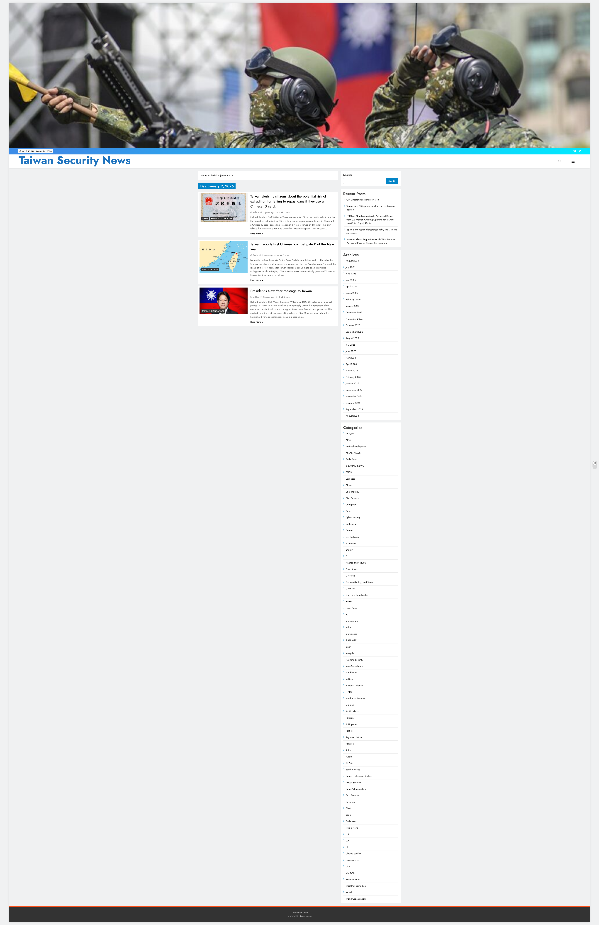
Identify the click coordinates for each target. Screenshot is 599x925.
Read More (255, 233)
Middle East (351, 672)
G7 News (350, 575)
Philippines (351, 724)
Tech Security (352, 795)
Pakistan (350, 718)
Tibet (348, 808)
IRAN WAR (351, 640)
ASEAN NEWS (353, 453)
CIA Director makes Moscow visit (362, 199)
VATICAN (350, 873)
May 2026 (351, 280)
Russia (349, 756)
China (205, 218)
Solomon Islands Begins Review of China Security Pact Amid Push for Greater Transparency (370, 241)
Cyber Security (353, 517)
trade (348, 815)
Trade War (351, 821)
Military (349, 679)
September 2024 (354, 409)
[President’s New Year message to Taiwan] (224, 301)
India (348, 627)
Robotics (350, 750)
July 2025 (350, 345)
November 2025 (354, 319)
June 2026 (351, 273)
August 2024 (352, 415)
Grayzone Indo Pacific (357, 595)
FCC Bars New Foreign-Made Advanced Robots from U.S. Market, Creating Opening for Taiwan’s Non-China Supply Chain (370, 219)
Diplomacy (351, 524)
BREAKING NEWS (355, 466)
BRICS (349, 472)
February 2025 (353, 377)
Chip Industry (352, 491)
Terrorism (350, 802)
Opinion (350, 705)
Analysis (350, 433)
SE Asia (349, 763)
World (349, 892)
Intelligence (351, 634)
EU (347, 556)
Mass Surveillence (354, 666)
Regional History (354, 737)
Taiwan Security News (75, 160)
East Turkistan (352, 537)
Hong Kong (351, 608)
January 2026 (352, 306)
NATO (349, 692)
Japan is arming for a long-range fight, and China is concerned (371, 231)
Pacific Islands (352, 711)
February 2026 (353, 299)
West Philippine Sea (356, 886)
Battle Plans (351, 459)
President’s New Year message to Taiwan (281, 290)
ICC (347, 614)
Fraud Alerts (352, 569)
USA (348, 866)
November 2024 (354, 396)
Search (347, 175)
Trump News (352, 828)
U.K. (348, 834)
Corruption (351, 504)
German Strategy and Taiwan (360, 582)
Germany (350, 588)
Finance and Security (221, 218)
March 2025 (352, 370)
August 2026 (352, 260)
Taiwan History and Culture (359, 776)
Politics (349, 730)
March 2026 (352, 293)
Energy (349, 550)
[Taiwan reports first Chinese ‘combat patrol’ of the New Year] (224, 257)
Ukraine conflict (353, 853)
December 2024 (354, 390)
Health (349, 601)
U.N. (348, 840)
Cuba (348, 511)
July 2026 (350, 267)
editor (256, 212)
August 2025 (352, 338)
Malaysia (350, 653)
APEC (348, 440)
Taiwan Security (210, 269)
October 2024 (353, 403)
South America (353, 769)
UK (347, 847)
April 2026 (351, 286)
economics (351, 543)
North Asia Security (355, 698)
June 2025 (351, 351)
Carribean (351, 479)
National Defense (354, 685)
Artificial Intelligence (356, 446)
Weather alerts (353, 879)
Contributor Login (299, 912)
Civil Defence (352, 498)
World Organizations (356, 899)
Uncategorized (353, 860)
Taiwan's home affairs (213, 311)
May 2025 (351, 357)
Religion (350, 743)
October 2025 (353, 325)
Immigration (352, 621)
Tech (255, 255)
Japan (348, 647)
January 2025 (352, 383)
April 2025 (351, 364)
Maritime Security (354, 659)
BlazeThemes (306, 916)
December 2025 (354, 312)
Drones (349, 530)
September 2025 (354, 332)
